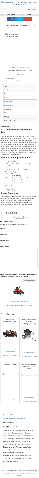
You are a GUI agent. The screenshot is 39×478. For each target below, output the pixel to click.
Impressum (21, 418)
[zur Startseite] (19, 3)
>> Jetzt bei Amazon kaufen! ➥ (29, 356)
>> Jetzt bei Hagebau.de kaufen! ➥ (20, 67)
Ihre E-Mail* (4, 234)
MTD (8, 15)
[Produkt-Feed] (4, 465)
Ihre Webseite (4, 240)
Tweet (21, 19)
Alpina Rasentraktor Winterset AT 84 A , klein (29, 366)
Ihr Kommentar (5, 246)
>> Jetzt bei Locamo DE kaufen (10, 400)
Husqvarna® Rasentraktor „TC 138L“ (10, 320)
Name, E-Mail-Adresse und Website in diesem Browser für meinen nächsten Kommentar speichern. (18, 275)
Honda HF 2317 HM (10, 364)
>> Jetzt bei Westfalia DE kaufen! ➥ (29, 401)
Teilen (13, 19)
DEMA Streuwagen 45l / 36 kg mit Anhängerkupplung (29, 321)
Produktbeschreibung (10, 351)
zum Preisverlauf (21, 74)
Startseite (3, 15)
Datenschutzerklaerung (10, 418)
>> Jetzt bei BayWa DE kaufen (10, 355)
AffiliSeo (19, 475)
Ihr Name (3, 228)
